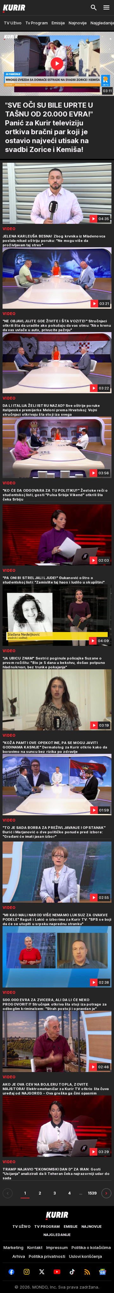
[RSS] (87, 1271)
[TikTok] (72, 1271)
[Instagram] (26, 1271)
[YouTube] (57, 1271)
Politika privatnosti (47, 1256)
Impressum (57, 1247)
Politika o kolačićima (91, 1247)
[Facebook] (11, 1271)
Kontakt (34, 1247)
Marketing (13, 1247)
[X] (41, 1271)
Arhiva (18, 1256)
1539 (92, 1193)
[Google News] (102, 1271)
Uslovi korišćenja (85, 1256)
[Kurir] (12, 8)
